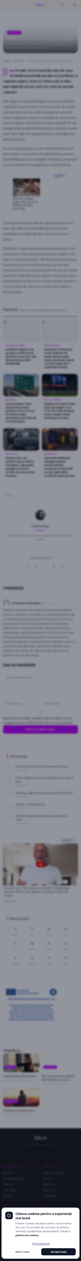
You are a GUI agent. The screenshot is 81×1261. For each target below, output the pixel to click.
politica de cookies (27, 1235)
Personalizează (40, 1243)
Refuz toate (22, 1251)
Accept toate (58, 1251)
